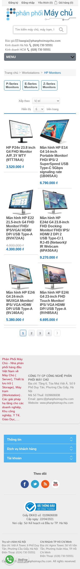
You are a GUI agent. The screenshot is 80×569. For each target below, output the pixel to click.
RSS (45, 484)
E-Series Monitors (30, 85)
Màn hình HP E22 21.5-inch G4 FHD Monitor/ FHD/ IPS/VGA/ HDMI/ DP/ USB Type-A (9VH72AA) (20, 228)
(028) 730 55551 (41, 49)
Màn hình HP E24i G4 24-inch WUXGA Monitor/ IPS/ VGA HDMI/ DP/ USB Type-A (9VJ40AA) (20, 303)
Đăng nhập (28, 2)
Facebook (25, 484)
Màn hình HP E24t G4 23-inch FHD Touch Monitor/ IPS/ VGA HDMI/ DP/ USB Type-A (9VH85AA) (54, 303)
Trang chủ (11, 72)
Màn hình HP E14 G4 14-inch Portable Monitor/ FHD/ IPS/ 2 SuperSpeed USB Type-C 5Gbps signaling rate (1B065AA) (54, 162)
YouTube (55, 484)
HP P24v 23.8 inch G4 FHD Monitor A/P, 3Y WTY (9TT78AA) (20, 154)
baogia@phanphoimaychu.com (40, 40)
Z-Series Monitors (49, 85)
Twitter (35, 484)
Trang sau (57, 333)
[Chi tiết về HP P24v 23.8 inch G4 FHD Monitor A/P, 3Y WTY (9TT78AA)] (21, 131)
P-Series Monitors (12, 85)
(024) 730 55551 (43, 45)
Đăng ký (13, 2)
